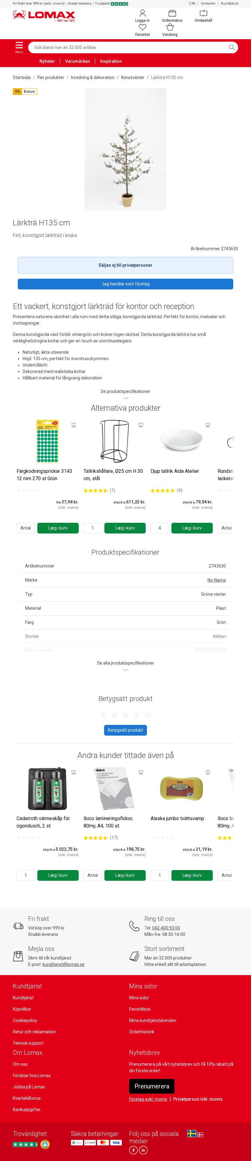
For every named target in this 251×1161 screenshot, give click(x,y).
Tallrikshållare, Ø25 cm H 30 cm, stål (113, 474)
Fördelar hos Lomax (32, 1075)
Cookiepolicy (25, 1020)
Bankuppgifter (27, 1109)
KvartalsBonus (27, 1098)
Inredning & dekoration (92, 77)
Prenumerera (151, 1086)
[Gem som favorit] (74, 425)
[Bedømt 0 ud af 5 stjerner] (28, 490)
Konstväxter (132, 77)
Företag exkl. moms (148, 1099)
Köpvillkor (22, 1009)
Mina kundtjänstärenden (152, 1020)
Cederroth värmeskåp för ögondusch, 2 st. (43, 822)
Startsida (22, 77)
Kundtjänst (229, 4)
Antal (26, 528)
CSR (192, 4)
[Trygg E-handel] (45, 1144)
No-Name (217, 580)
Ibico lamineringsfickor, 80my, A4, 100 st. (108, 822)
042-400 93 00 (166, 927)
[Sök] (231, 47)
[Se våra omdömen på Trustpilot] (26, 1144)
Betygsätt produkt (125, 730)
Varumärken (77, 61)
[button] (25, 91)
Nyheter (47, 61)
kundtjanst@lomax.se (63, 964)
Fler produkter (50, 77)
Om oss (20, 1064)
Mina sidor (139, 997)
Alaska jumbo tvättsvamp (177, 818)
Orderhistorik (141, 1031)
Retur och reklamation (34, 1031)
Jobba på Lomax (29, 1086)
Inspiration (111, 61)
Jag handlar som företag (126, 283)
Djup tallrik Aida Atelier (175, 471)
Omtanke (208, 4)
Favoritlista (139, 1009)
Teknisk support (28, 1043)
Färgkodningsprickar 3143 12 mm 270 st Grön (44, 474)
